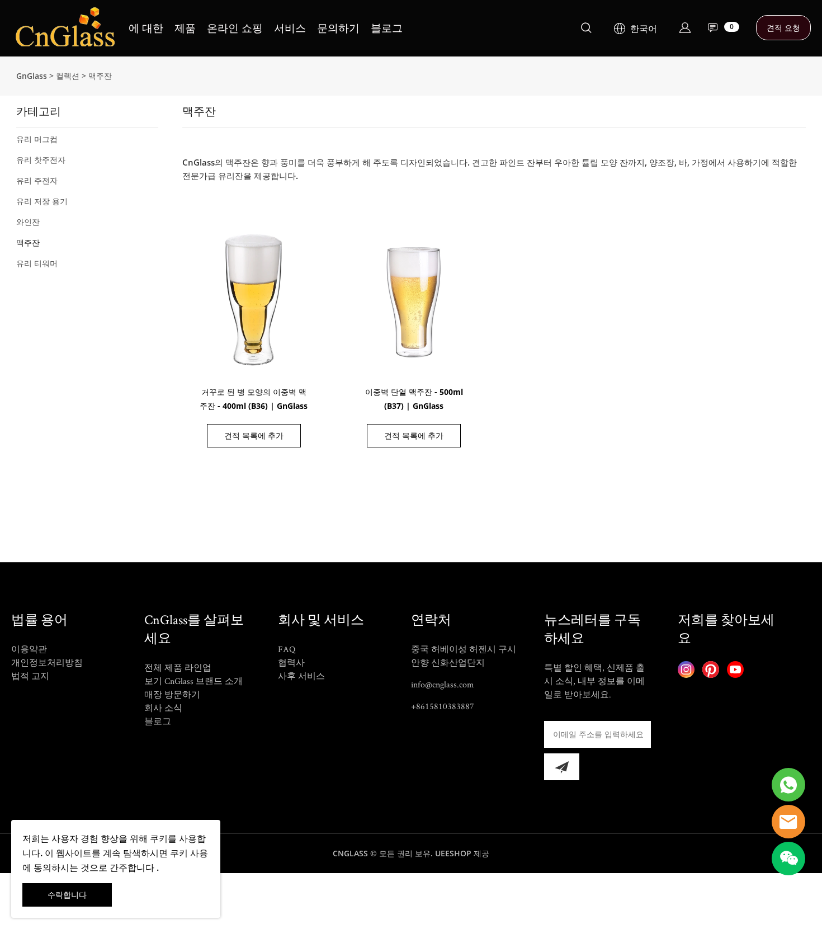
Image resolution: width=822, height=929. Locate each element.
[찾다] (586, 29)
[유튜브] (735, 669)
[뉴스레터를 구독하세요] (561, 766)
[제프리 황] (788, 784)
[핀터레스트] (710, 669)
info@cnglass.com (442, 684)
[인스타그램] (686, 669)
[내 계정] (685, 28)
